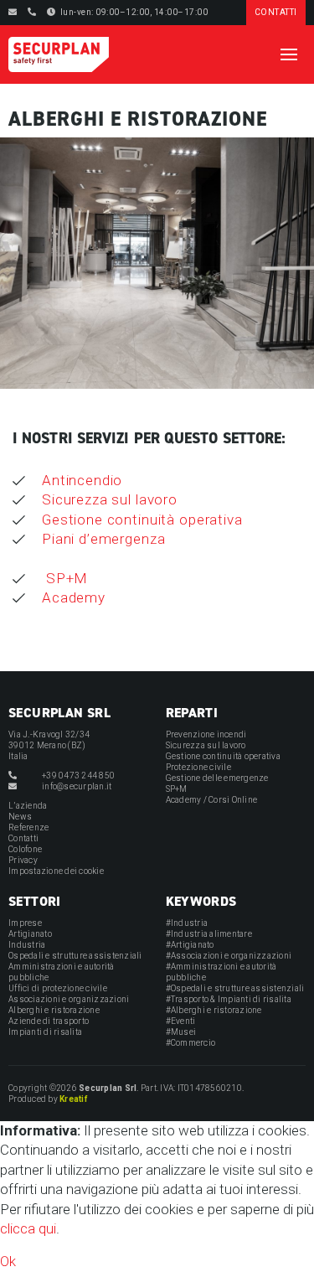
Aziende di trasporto (48, 1021)
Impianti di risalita (45, 1032)
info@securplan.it (76, 786)
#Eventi (181, 1021)
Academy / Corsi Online (212, 799)
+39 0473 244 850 (78, 775)
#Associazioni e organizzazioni (229, 955)
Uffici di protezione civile (57, 988)
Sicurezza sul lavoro (110, 499)
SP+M (65, 578)
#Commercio (191, 1042)
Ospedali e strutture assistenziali (75, 955)
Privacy (23, 860)
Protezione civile (198, 767)
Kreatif (73, 1099)
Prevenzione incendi (206, 734)
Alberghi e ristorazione (54, 1010)
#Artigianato (190, 944)
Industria (26, 944)
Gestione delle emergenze (217, 778)
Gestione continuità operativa (142, 519)
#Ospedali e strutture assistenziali (235, 988)
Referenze (28, 827)
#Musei (181, 1032)
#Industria (187, 923)
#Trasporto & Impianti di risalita (228, 999)
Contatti (23, 838)
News (20, 816)
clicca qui (28, 1228)
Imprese (25, 923)
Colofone (25, 849)
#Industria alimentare (209, 933)
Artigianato (30, 933)
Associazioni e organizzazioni (68, 999)
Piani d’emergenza (103, 538)
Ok (8, 1261)
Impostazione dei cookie (56, 871)
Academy (74, 597)
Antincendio (82, 480)
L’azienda (27, 805)
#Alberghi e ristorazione (214, 1010)
